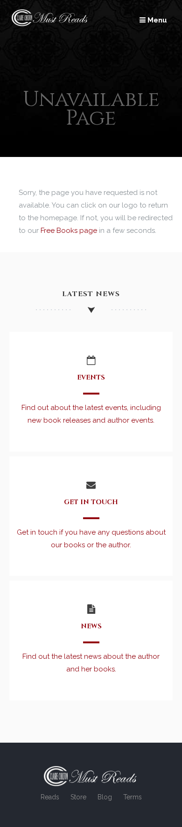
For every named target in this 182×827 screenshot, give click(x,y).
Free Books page (69, 230)
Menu (156, 20)
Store (78, 797)
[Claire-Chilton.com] (50, 24)
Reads (50, 797)
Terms (132, 797)
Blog (105, 797)
